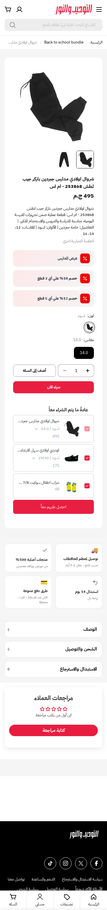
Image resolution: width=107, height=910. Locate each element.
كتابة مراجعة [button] (54, 730)
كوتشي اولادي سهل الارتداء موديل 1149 (38, 450)
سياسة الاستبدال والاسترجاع (82, 879)
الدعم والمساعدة (43, 879)
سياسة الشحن (28, 889)
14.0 (84, 353)
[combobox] (53, 25)
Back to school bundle (64, 42)
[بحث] (12, 24)
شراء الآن (53, 387)
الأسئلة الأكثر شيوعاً (88, 889)
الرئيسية (96, 42)
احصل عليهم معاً (53, 507)
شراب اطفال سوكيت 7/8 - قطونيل (38, 483)
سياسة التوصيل (56, 889)
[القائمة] (99, 9)
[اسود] (89, 327)
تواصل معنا (16, 879)
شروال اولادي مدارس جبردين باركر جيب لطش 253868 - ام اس (38, 421)
